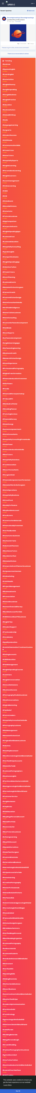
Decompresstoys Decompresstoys (20, 18)
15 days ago (10, 21)
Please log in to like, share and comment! (15, 48)
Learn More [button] (8, 1085)
